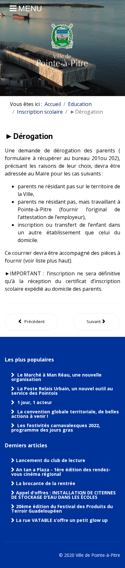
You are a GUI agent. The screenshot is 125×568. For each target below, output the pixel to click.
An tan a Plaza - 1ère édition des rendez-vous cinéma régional (61, 471)
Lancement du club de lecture (50, 460)
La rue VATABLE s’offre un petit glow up (62, 520)
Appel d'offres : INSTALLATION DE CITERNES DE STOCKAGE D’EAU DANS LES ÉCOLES (63, 495)
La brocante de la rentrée (45, 483)
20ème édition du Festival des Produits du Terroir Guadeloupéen (62, 508)
